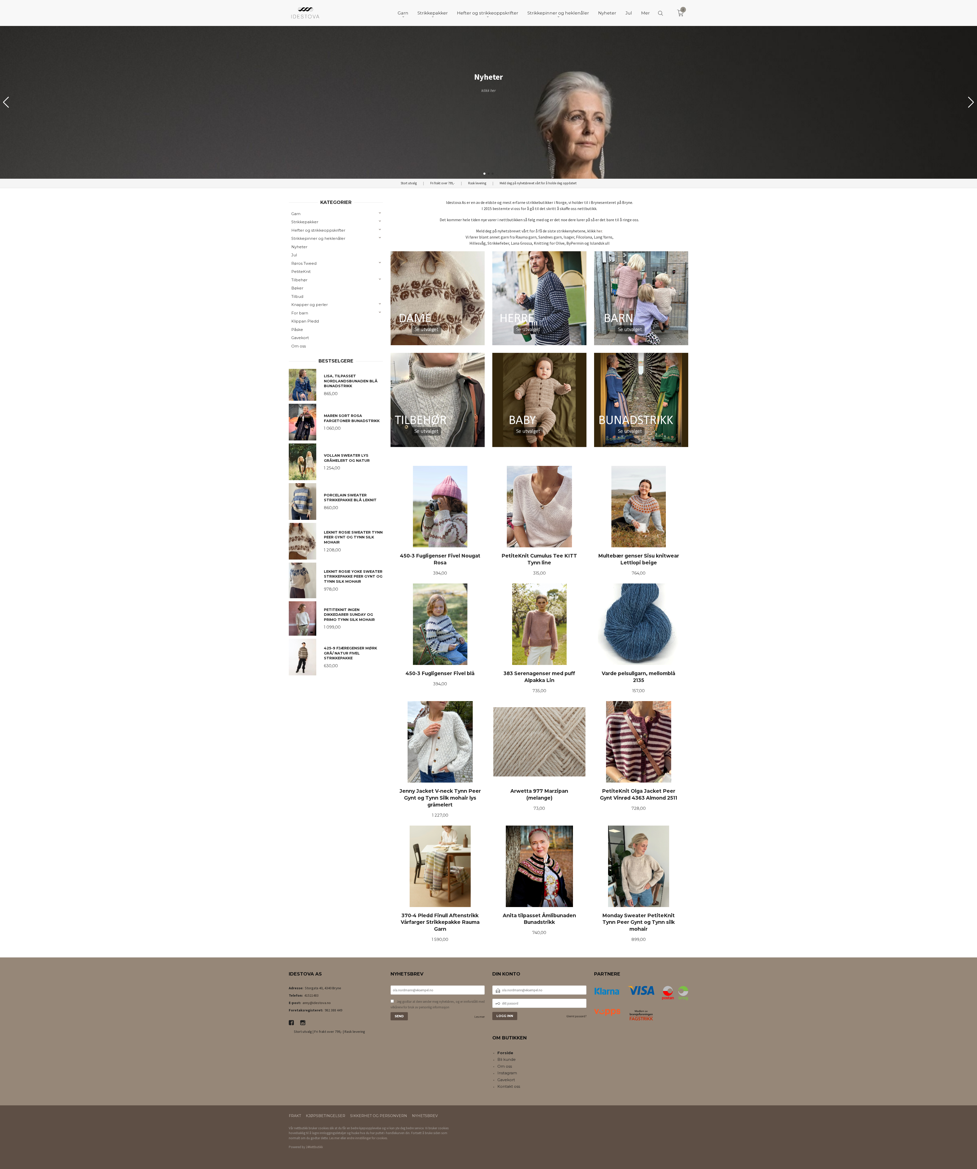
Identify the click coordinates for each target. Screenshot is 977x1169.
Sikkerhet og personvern (378, 1116)
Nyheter (299, 246)
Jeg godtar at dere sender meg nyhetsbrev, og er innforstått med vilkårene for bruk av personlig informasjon (438, 1004)
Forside (505, 1052)
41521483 (311, 995)
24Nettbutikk (314, 1147)
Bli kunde (506, 1059)
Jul (294, 255)
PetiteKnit (301, 271)
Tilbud (297, 296)
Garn (295, 213)
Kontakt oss (508, 1086)
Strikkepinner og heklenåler (318, 238)
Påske (297, 329)
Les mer (480, 1017)
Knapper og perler (309, 304)
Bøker (297, 288)
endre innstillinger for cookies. (367, 1138)
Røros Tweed (304, 263)
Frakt (295, 1116)
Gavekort (300, 337)
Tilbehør (299, 279)
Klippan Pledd (305, 321)
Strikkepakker (304, 221)
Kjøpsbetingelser (325, 1116)
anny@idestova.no (317, 1002)
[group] (488, 102)
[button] (971, 102)
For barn (299, 313)
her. (599, 230)
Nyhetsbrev (425, 1116)
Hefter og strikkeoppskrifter (318, 230)
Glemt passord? (576, 1016)
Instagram (507, 1072)
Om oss (298, 346)
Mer (645, 13)
